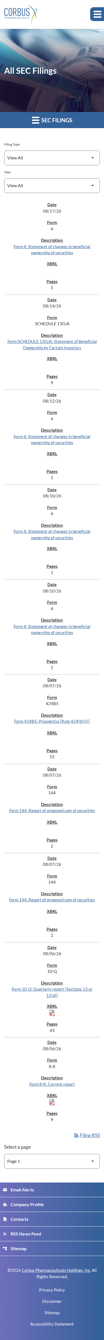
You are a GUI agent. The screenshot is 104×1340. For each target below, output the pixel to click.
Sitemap (15, 1248)
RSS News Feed (22, 1233)
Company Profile (23, 1204)
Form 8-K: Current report (52, 1084)
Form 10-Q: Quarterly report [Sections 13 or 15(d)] (52, 992)
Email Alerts (18, 1189)
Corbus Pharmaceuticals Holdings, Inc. (56, 1270)
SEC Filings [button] (56, 120)
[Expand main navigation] (97, 14)
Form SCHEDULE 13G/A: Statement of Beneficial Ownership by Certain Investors (52, 344)
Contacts (15, 1219)
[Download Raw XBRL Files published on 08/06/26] (52, 1013)
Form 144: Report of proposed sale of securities (52, 810)
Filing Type (12, 144)
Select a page (17, 1147)
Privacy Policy (52, 1290)
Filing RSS (86, 1135)
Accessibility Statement (52, 1324)
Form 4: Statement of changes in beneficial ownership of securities (52, 249)
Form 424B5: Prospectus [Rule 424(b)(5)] (52, 721)
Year (7, 172)
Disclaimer (52, 1301)
